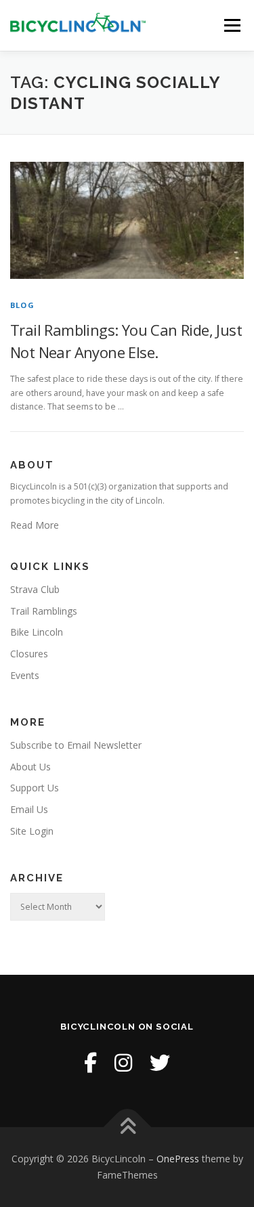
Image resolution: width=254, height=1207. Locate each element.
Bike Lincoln (36, 632)
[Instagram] (123, 1062)
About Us (30, 766)
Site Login (32, 831)
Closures (29, 653)
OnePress (177, 1158)
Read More (34, 525)
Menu (231, 25)
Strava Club (35, 589)
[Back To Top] (127, 1127)
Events (24, 675)
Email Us (29, 809)
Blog (22, 305)
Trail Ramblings (43, 611)
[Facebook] (90, 1062)
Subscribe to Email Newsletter (76, 745)
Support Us (34, 787)
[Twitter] (160, 1062)
